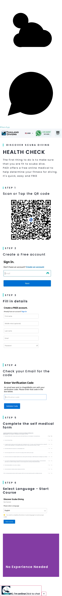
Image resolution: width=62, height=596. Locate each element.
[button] (58, 133)
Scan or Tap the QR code (26, 193)
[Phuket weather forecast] (31, 61)
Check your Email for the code (26, 373)
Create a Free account (24, 254)
